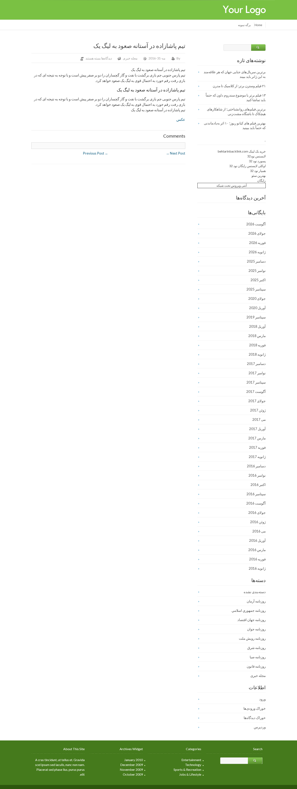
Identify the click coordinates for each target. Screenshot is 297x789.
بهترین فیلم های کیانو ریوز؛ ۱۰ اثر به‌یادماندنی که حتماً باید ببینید (235, 125)
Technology (193, 765)
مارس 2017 (257, 438)
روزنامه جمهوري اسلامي (249, 610)
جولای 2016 (257, 512)
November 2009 (131, 769)
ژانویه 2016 (257, 568)
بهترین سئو (259, 175)
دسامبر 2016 (256, 466)
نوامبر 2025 (257, 270)
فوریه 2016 (257, 559)
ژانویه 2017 (257, 457)
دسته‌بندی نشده (255, 592)
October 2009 (133, 774)
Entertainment (191, 760)
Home (258, 25)
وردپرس (260, 727)
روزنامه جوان (256, 629)
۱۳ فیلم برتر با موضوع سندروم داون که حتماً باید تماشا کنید (236, 97)
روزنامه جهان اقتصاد (251, 620)
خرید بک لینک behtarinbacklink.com (242, 151)
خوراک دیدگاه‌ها (255, 718)
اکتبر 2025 (258, 280)
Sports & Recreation (187, 769)
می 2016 (259, 531)
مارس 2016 (257, 550)
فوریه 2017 (257, 447)
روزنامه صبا (258, 657)
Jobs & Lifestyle (190, 774)
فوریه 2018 (257, 345)
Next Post (175, 153)
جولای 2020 (257, 298)
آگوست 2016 (256, 503)
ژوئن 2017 (258, 410)
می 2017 (259, 419)
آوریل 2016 (257, 540)
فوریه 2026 (257, 243)
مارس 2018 (257, 336)
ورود (262, 699)
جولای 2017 (257, 401)
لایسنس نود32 (256, 156)
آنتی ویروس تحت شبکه (231, 185)
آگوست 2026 (256, 224)
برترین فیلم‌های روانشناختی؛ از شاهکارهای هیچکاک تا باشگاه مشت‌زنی (236, 111)
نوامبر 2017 (257, 373)
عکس (180, 119)
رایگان (261, 180)
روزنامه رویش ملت (252, 638)
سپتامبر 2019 (256, 317)
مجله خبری (130, 58)
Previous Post (95, 153)
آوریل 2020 (257, 308)
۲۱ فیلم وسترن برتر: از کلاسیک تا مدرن (239, 86)
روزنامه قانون (256, 666)
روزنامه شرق (256, 648)
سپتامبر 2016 (256, 494)
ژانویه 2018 (257, 354)
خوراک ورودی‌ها (254, 708)
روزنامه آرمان (256, 601)
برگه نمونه (244, 25)
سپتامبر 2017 (256, 382)
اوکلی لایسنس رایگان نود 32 (247, 166)
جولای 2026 (257, 233)
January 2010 (133, 760)
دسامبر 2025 (256, 261)
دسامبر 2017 (256, 364)
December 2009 (131, 765)
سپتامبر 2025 (256, 289)
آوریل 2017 (257, 429)
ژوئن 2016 (258, 522)
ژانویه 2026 (257, 252)
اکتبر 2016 (258, 485)
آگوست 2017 (256, 391)
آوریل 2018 (257, 326)
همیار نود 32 (258, 171)
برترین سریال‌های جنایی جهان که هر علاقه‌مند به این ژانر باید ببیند (235, 74)
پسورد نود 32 (257, 161)
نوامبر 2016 (257, 475)
